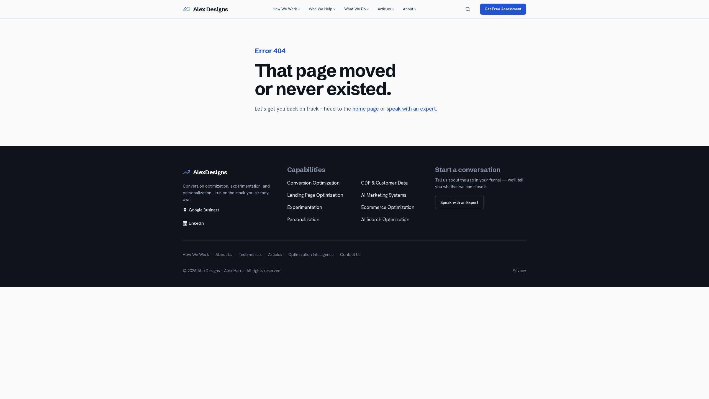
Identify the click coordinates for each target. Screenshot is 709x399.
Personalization (303, 219)
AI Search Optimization (385, 219)
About (408, 8)
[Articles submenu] (393, 9)
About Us (223, 254)
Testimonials (250, 254)
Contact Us (350, 254)
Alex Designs (210, 9)
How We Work (285, 8)
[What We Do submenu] (367, 9)
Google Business (204, 210)
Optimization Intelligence (311, 254)
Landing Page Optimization (315, 195)
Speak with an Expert (459, 202)
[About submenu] (415, 9)
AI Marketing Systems (383, 195)
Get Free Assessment (503, 8)
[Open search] (467, 9)
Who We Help (320, 8)
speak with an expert (411, 108)
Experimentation (304, 207)
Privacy (519, 270)
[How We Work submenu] (299, 9)
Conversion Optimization (313, 183)
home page (366, 108)
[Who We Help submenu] (334, 9)
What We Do (355, 8)
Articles (384, 8)
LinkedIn (196, 223)
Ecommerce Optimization (387, 207)
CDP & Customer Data (384, 183)
